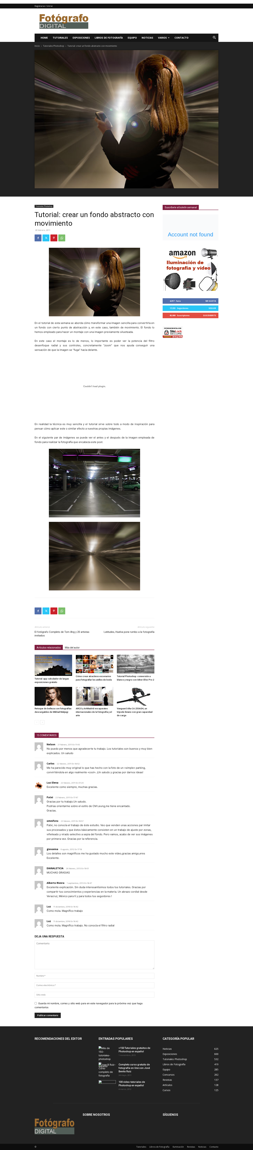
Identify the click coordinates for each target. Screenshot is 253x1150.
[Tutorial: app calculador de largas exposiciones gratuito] (53, 665)
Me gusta (210, 301)
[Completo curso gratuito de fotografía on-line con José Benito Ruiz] (107, 1070)
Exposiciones (81, 37)
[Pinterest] (53, 237)
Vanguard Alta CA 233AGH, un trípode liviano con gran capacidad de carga (134, 712)
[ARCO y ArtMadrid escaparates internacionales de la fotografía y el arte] (94, 696)
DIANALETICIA (55, 868)
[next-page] (42, 722)
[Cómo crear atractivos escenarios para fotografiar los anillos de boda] (94, 664)
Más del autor (72, 647)
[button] (214, 38)
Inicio (37, 45)
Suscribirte (209, 315)
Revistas (191, 1146)
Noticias (147, 37)
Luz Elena (52, 782)
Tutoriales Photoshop (53, 45)
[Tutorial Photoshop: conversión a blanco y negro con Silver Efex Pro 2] (135, 664)
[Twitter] (46, 237)
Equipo (132, 37)
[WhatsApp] (61, 237)
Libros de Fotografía (109, 37)
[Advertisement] (155, 21)
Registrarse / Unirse (44, 6)
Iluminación (178, 1146)
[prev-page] (37, 722)
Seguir (212, 308)
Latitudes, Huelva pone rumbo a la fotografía (129, 631)
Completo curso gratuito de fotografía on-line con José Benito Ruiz (134, 1068)
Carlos (50, 763)
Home (44, 37)
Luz (49, 906)
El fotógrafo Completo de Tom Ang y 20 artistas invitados (62, 633)
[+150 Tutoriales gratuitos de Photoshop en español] (105, 1057)
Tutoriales (60, 37)
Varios (162, 37)
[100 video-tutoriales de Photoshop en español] (107, 1085)
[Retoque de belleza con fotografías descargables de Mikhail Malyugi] (53, 696)
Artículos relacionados (49, 647)
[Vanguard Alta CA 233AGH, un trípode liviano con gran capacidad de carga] (135, 696)
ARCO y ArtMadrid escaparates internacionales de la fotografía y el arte (94, 712)
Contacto (181, 37)
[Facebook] (38, 237)
